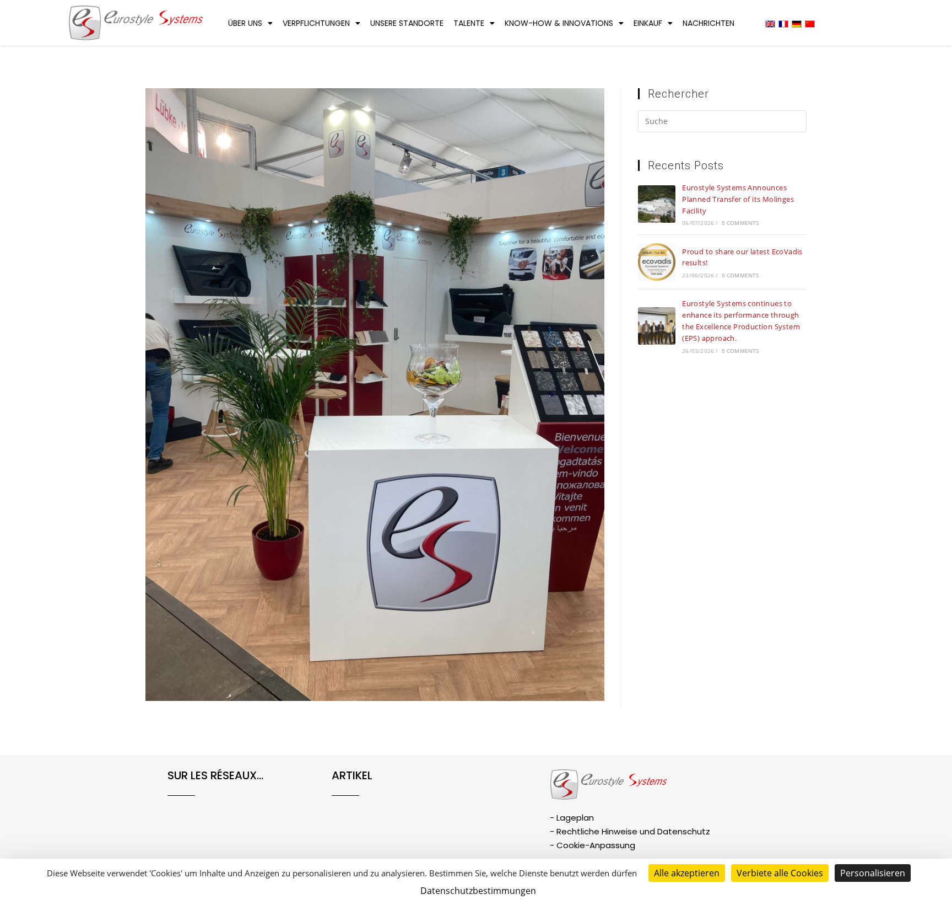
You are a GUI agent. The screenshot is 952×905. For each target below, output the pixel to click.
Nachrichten (708, 23)
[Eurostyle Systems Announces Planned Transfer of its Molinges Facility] (656, 204)
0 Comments (740, 223)
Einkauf (648, 23)
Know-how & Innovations (559, 23)
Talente (468, 23)
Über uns (245, 23)
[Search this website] (722, 123)
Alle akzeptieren (687, 873)
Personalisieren (872, 873)
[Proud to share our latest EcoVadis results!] (656, 262)
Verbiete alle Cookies (780, 873)
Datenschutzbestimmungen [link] (478, 891)
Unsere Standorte (406, 23)
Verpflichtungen (316, 23)
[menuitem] (770, 23)
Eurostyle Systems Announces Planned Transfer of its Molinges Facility (738, 199)
